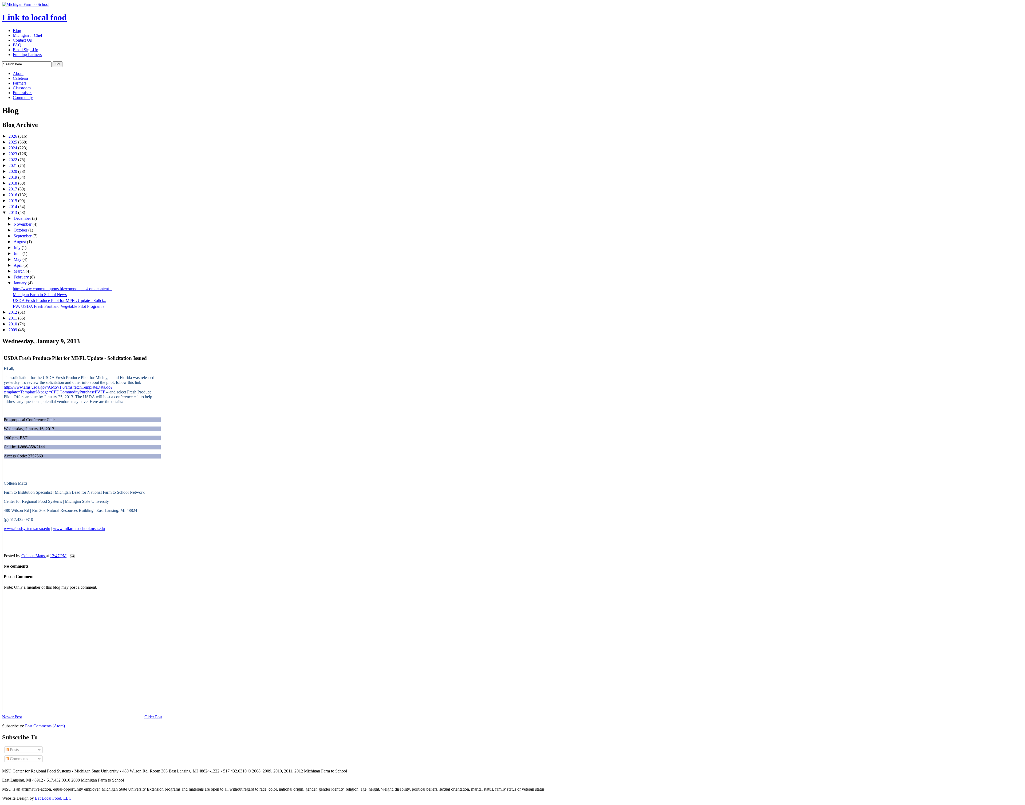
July (18, 247)
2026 (13, 136)
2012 (13, 312)
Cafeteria (20, 78)
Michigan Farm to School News (40, 294)
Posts (14, 749)
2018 (13, 183)
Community (23, 97)
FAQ (17, 45)
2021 (13, 165)
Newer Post (12, 717)
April (18, 265)
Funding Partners (27, 54)
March (20, 271)
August (20, 242)
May (18, 259)
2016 (13, 195)
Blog (17, 30)
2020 (13, 171)
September (23, 236)
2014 (13, 206)
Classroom (22, 88)
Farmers (19, 83)
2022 (13, 159)
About (18, 73)
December (23, 218)
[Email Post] (72, 555)
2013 (13, 212)
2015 (13, 200)
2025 (13, 142)
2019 (13, 177)
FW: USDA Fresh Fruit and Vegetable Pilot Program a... (60, 306)
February (22, 277)
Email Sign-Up (25, 49)
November (23, 224)
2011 (13, 318)
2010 (13, 324)
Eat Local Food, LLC (53, 798)
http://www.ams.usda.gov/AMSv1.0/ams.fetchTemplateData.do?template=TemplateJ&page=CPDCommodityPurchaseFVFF (58, 389)
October (21, 230)
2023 (13, 154)
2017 (13, 189)
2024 (13, 148)
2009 (13, 330)
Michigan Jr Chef (27, 35)
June (18, 253)
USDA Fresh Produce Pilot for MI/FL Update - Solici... (59, 300)
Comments (18, 758)
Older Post (153, 717)
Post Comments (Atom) (45, 726)
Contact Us (22, 40)
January (21, 283)
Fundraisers (22, 92)
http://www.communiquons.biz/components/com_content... (62, 288)
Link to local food (34, 17)
